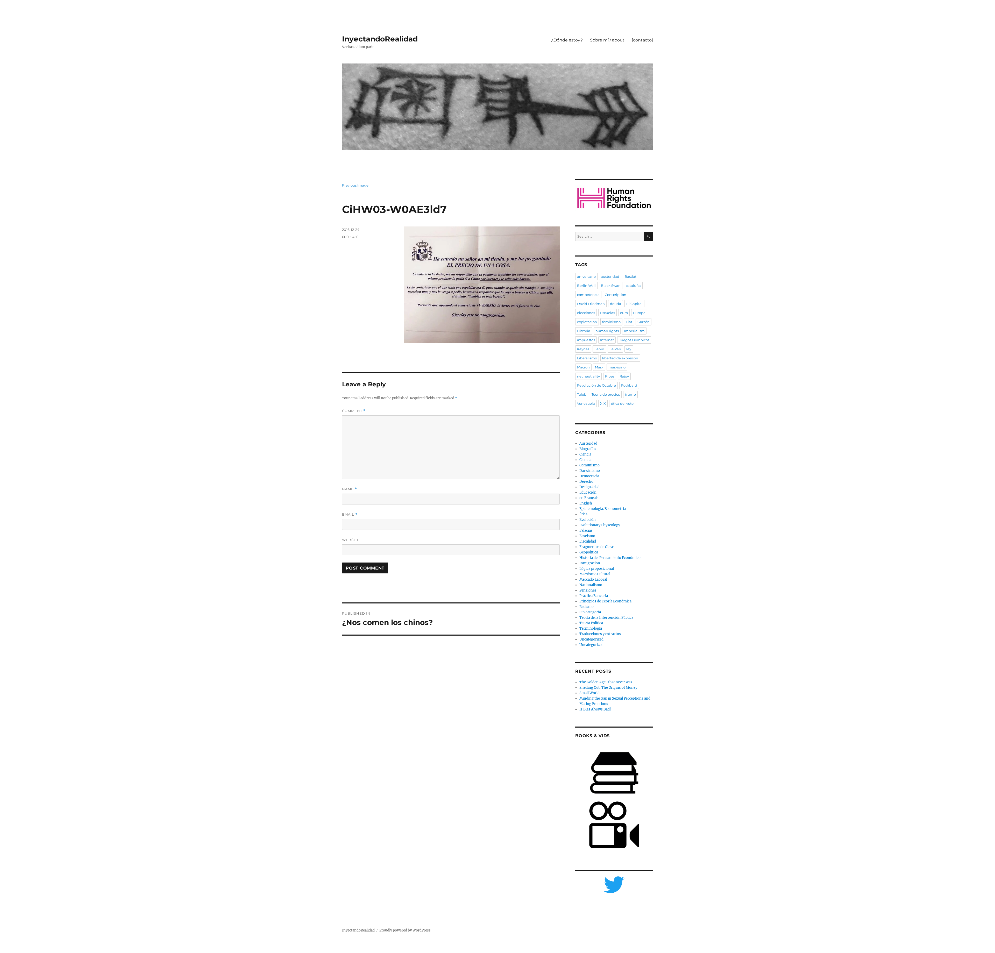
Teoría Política (591, 623)
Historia (583, 331)
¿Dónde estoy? (567, 40)
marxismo (617, 367)
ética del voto (622, 403)
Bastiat (630, 276)
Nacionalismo (590, 585)
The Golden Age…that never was (605, 682)
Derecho (586, 481)
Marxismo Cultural (594, 574)
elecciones (586, 313)
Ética (583, 514)
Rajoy (624, 376)
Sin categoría (590, 612)
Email (350, 514)
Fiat (629, 322)
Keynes (583, 349)
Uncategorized (591, 639)
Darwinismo (589, 470)
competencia (588, 295)
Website (351, 540)
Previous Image (355, 185)
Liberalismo (587, 358)
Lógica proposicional (596, 568)
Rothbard (629, 385)
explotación (587, 322)
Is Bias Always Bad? (595, 709)
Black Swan (611, 285)
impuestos (586, 340)
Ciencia (585, 454)
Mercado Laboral (593, 579)
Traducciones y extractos (600, 634)
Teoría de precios (606, 394)
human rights (607, 331)
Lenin (599, 349)
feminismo (611, 322)
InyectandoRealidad (380, 38)
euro (624, 313)
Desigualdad (589, 487)
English (585, 503)
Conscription (615, 295)
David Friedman (591, 304)
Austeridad (588, 443)
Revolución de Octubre (596, 385)
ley (628, 349)
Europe (639, 313)
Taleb (581, 394)
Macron (583, 367)
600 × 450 (350, 237)
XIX (603, 403)
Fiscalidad (587, 541)
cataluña (633, 285)
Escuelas (607, 313)
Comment (354, 411)
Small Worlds (590, 693)
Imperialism (634, 331)
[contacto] (642, 40)
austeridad (610, 276)
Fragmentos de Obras (597, 547)
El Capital (634, 304)
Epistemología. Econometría (602, 509)
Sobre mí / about (607, 40)
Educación (587, 492)
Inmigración (589, 563)
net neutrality (588, 376)
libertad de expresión (620, 358)
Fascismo (587, 536)
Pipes (609, 376)
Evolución (587, 519)
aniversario (586, 276)
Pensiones (587, 590)
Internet (607, 340)
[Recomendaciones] (614, 198)
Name (349, 489)
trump (630, 394)
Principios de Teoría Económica (605, 601)
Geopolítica (588, 552)
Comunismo (589, 465)
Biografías (587, 449)
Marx (599, 367)
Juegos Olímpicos (634, 340)
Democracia (589, 476)
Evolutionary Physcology (599, 525)
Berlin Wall (586, 285)
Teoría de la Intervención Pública (606, 617)
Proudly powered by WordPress (405, 930)
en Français (589, 498)
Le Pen (615, 349)
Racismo (586, 606)
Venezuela (586, 403)
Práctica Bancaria (593, 596)
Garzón (643, 322)
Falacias (586, 530)
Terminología (590, 628)
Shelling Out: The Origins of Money (608, 687)
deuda (615, 304)
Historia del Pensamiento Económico (610, 558)
